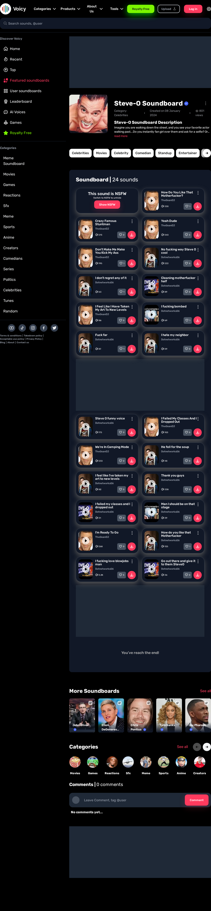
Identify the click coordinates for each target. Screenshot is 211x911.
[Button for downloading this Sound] (197, 206)
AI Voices (17, 112)
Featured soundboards (29, 80)
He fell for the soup (175, 447)
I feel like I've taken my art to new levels (111, 477)
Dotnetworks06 (170, 257)
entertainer (188, 153)
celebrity (121, 153)
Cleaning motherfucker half (178, 279)
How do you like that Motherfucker (176, 534)
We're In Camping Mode (112, 447)
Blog (2, 342)
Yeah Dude (169, 221)
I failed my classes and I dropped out (112, 505)
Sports (9, 227)
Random (10, 311)
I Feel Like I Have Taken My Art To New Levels (112, 308)
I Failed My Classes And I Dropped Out (179, 420)
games (93, 773)
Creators (10, 248)
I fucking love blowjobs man (112, 562)
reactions (112, 773)
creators (199, 773)
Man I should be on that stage (178, 505)
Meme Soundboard (14, 161)
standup (165, 153)
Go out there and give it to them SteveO (178, 562)
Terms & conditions (11, 335)
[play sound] (151, 200)
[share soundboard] (205, 103)
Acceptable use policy (12, 339)
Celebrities (12, 290)
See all (205, 691)
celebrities (80, 153)
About (10, 342)
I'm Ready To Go (106, 532)
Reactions (11, 195)
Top (13, 70)
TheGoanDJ (168, 200)
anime (181, 773)
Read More (121, 136)
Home (15, 48)
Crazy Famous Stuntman (105, 222)
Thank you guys (172, 475)
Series (8, 269)
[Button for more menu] (198, 193)
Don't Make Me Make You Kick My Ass (110, 251)
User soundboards (25, 91)
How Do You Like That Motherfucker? (177, 194)
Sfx (6, 206)
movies (101, 153)
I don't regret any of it (111, 278)
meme (146, 773)
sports (164, 773)
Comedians (12, 258)
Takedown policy (33, 335)
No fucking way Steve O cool (178, 251)
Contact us (23, 342)
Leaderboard (21, 101)
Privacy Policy (34, 339)
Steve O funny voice (110, 418)
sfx (128, 773)
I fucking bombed (173, 306)
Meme (8, 216)
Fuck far (101, 335)
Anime (8, 237)
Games (16, 122)
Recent (16, 59)
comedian (143, 153)
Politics (9, 279)
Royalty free (21, 133)
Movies (9, 174)
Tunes (8, 300)
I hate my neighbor (175, 335)
